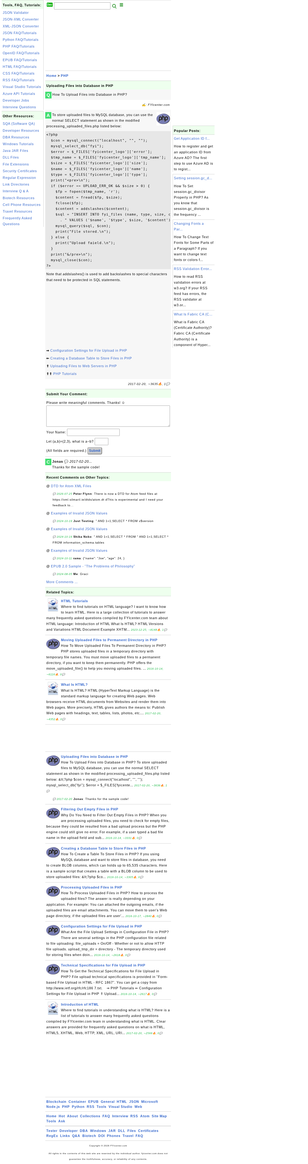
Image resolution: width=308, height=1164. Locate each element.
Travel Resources (17, 211)
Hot (62, 1116)
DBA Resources (16, 137)
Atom (145, 1116)
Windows (98, 1131)
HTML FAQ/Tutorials (20, 66)
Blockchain (56, 1101)
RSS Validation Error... (193, 269)
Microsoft (149, 1101)
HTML (122, 1101)
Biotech (89, 1136)
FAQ (106, 1116)
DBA (84, 1131)
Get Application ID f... (192, 138)
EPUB (93, 1101)
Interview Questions (19, 107)
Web (138, 1106)
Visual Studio (120, 1106)
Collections (90, 1116)
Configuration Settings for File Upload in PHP (88, 350)
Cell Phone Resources (22, 205)
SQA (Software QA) (19, 123)
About (72, 1116)
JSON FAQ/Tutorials (20, 33)
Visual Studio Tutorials (22, 87)
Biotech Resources (19, 198)
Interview (120, 1116)
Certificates (148, 1131)
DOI (101, 1136)
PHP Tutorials (65, 374)
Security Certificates (20, 171)
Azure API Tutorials (19, 94)
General (108, 1101)
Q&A (76, 1136)
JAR (112, 1131)
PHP (65, 76)
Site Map (159, 1116)
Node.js (53, 1106)
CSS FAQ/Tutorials (19, 73)
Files (131, 1131)
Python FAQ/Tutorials (21, 39)
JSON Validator (16, 12)
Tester (51, 1131)
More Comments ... (62, 582)
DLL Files (11, 157)
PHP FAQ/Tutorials (19, 46)
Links (65, 1136)
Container (77, 1101)
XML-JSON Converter (21, 26)
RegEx (52, 1136)
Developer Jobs (16, 100)
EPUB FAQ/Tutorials (20, 60)
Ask (61, 1121)
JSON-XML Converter (21, 19)
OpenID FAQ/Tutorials (21, 53)
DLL (121, 1131)
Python (78, 1106)
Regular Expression (19, 178)
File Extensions (16, 164)
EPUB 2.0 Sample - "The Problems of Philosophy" (93, 566)
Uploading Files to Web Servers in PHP (83, 366)
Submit (94, 450)
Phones (113, 1136)
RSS (90, 1106)
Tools (101, 1106)
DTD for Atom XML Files (71, 486)
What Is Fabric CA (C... (193, 314)
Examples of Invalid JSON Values (79, 513)
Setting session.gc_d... (193, 178)
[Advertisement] (23, 291)
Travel (128, 1136)
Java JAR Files (15, 150)
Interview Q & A (16, 191)
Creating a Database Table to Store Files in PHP (91, 358)
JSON (134, 1101)
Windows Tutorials (18, 144)
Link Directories (16, 184)
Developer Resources (21, 130)
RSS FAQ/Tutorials (19, 80)
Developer (69, 1131)
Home (51, 76)
